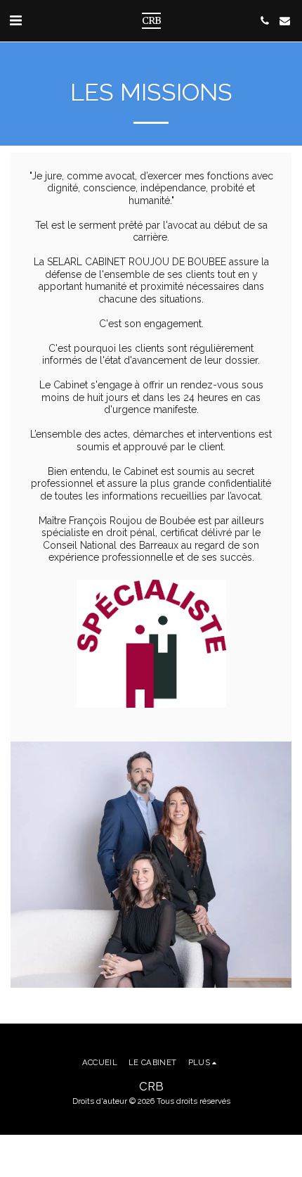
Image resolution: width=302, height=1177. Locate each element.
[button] (15, 20)
